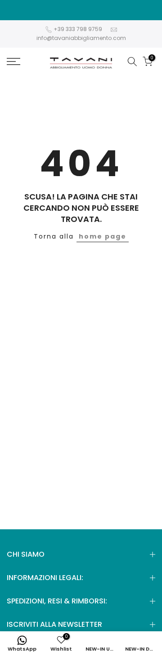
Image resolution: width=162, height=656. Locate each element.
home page (102, 236)
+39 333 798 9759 (79, 29)
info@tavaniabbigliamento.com (81, 38)
